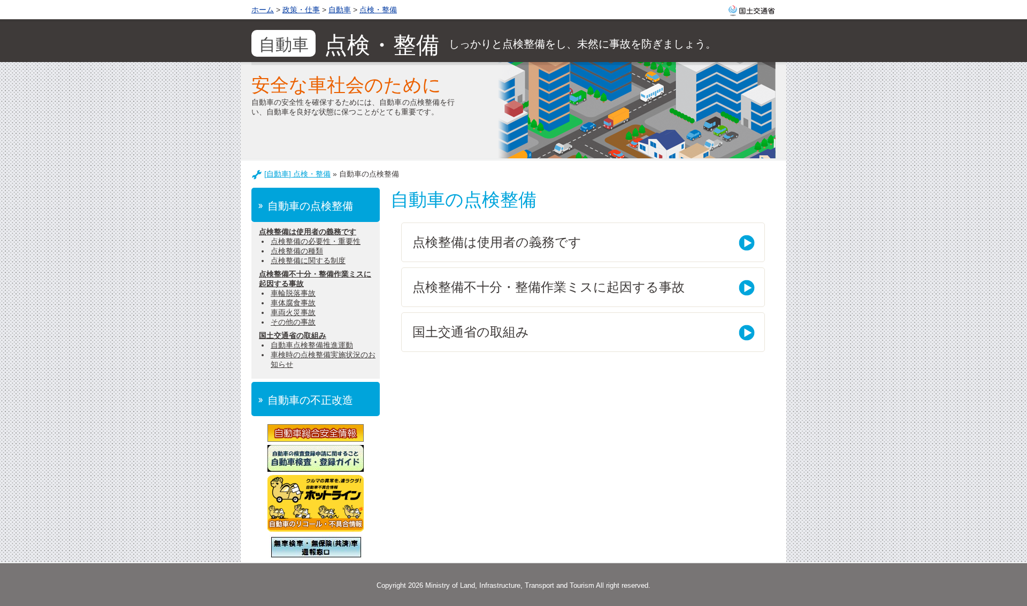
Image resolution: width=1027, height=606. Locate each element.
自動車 (339, 9)
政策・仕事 (301, 9)
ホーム (262, 9)
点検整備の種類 (297, 251)
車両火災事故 (293, 312)
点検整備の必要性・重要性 (316, 241)
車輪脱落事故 (293, 293)
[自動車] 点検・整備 (297, 174)
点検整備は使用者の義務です (307, 231)
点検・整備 (378, 9)
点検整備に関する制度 (308, 260)
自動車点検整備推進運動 (312, 345)
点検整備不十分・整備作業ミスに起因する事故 (548, 287)
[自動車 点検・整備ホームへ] (513, 40)
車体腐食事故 (293, 302)
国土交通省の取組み (292, 335)
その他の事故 (293, 322)
